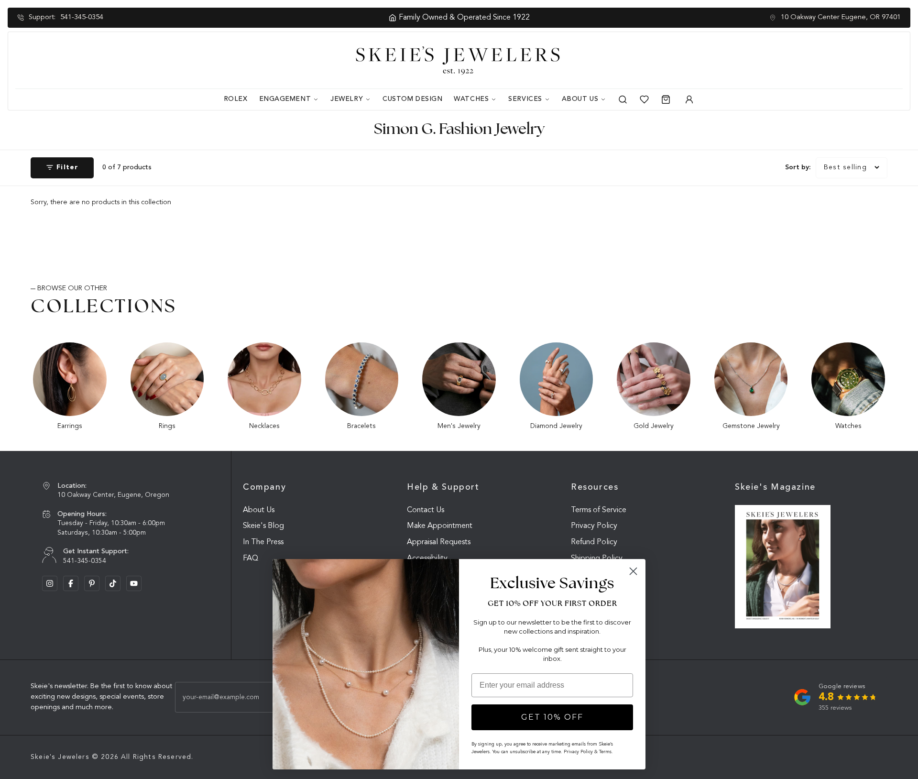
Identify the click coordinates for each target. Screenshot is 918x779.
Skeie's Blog (263, 526)
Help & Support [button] (443, 487)
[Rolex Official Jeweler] (867, 60)
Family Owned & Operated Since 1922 (464, 18)
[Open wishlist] (644, 99)
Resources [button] (595, 487)
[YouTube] (134, 583)
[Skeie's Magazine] (783, 567)
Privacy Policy (594, 526)
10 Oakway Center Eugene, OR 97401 (841, 17)
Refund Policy (594, 542)
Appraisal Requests (438, 542)
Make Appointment (439, 526)
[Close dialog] (633, 571)
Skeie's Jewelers (60, 757)
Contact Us (425, 510)
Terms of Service (598, 510)
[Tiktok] (112, 583)
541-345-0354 (81, 17)
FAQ (250, 558)
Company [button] (264, 487)
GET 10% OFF (552, 717)
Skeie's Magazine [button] (775, 487)
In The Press (263, 542)
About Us (258, 510)
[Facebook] (70, 583)
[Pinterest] (91, 583)
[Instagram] (49, 583)
